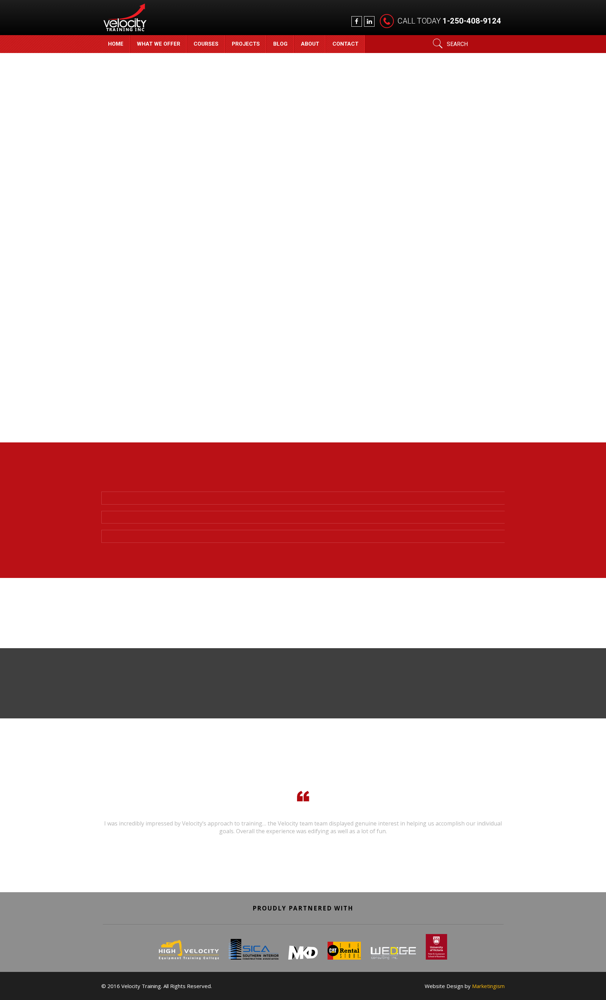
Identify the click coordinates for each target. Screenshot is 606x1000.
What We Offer (158, 44)
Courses (206, 44)
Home (115, 44)
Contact (345, 44)
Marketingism (488, 985)
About (310, 44)
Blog (280, 44)
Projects (246, 44)
